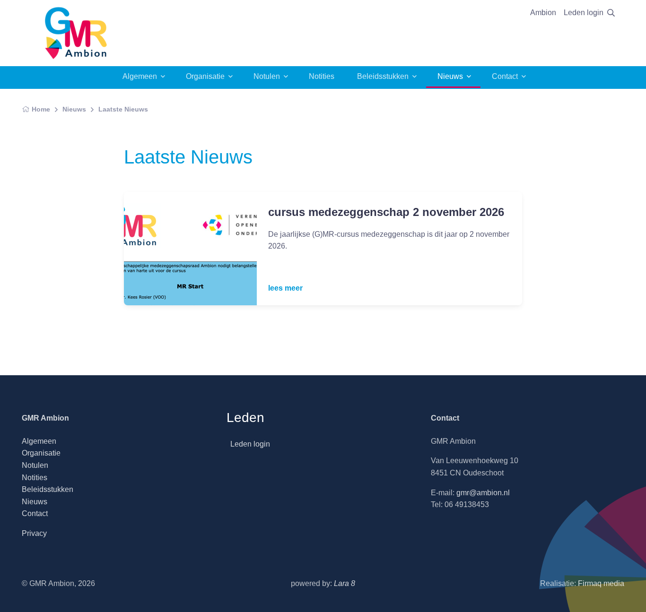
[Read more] (190, 248)
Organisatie (205, 76)
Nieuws (450, 76)
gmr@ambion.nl (483, 493)
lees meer (285, 288)
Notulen (266, 76)
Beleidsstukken (383, 76)
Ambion (543, 13)
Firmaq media (601, 583)
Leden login (583, 13)
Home (41, 109)
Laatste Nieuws (123, 109)
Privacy (34, 533)
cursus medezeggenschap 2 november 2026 (386, 212)
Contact (505, 76)
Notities (321, 76)
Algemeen (139, 76)
